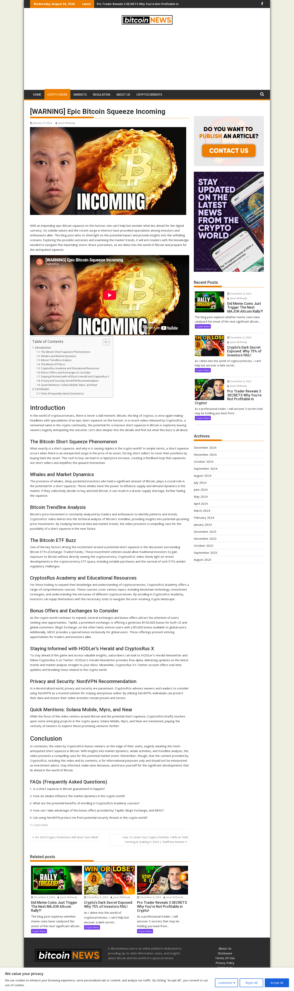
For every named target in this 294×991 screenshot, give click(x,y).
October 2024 (203, 461)
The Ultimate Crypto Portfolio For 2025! (125, 4)
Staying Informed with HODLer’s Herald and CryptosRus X (75, 376)
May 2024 (201, 496)
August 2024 (202, 475)
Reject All (251, 983)
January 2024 (203, 525)
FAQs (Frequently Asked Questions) (62, 393)
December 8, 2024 (44, 897)
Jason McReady (66, 123)
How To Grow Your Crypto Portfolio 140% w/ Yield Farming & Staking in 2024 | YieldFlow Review (155, 839)
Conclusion (42, 389)
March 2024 (202, 511)
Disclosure (225, 953)
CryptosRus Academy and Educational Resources (70, 368)
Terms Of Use (225, 958)
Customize (225, 983)
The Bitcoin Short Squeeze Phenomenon (65, 352)
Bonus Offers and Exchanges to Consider (66, 372)
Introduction (43, 347)
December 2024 (205, 447)
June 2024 (201, 489)
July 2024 (200, 482)
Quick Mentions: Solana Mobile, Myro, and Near (69, 385)
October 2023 (203, 546)
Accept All (277, 983)
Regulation (101, 94)
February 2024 (204, 518)
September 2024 (205, 468)
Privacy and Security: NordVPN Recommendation (70, 380)
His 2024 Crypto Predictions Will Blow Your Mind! (66, 837)
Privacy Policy (225, 963)
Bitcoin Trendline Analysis (56, 360)
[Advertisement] (147, 58)
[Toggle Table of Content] (104, 342)
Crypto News (57, 94)
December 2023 (205, 532)
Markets (80, 94)
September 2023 (205, 553)
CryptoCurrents (149, 94)
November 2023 (205, 539)
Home (37, 94)
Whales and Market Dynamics (58, 356)
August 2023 (202, 560)
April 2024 (201, 504)
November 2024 (205, 454)
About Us (123, 94)
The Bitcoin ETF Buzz (53, 364)
